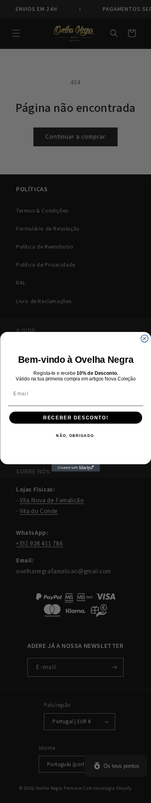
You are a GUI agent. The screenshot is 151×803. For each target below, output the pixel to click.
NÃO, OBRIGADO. (75, 435)
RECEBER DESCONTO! (75, 417)
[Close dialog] (144, 338)
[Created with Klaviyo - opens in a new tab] (76, 467)
